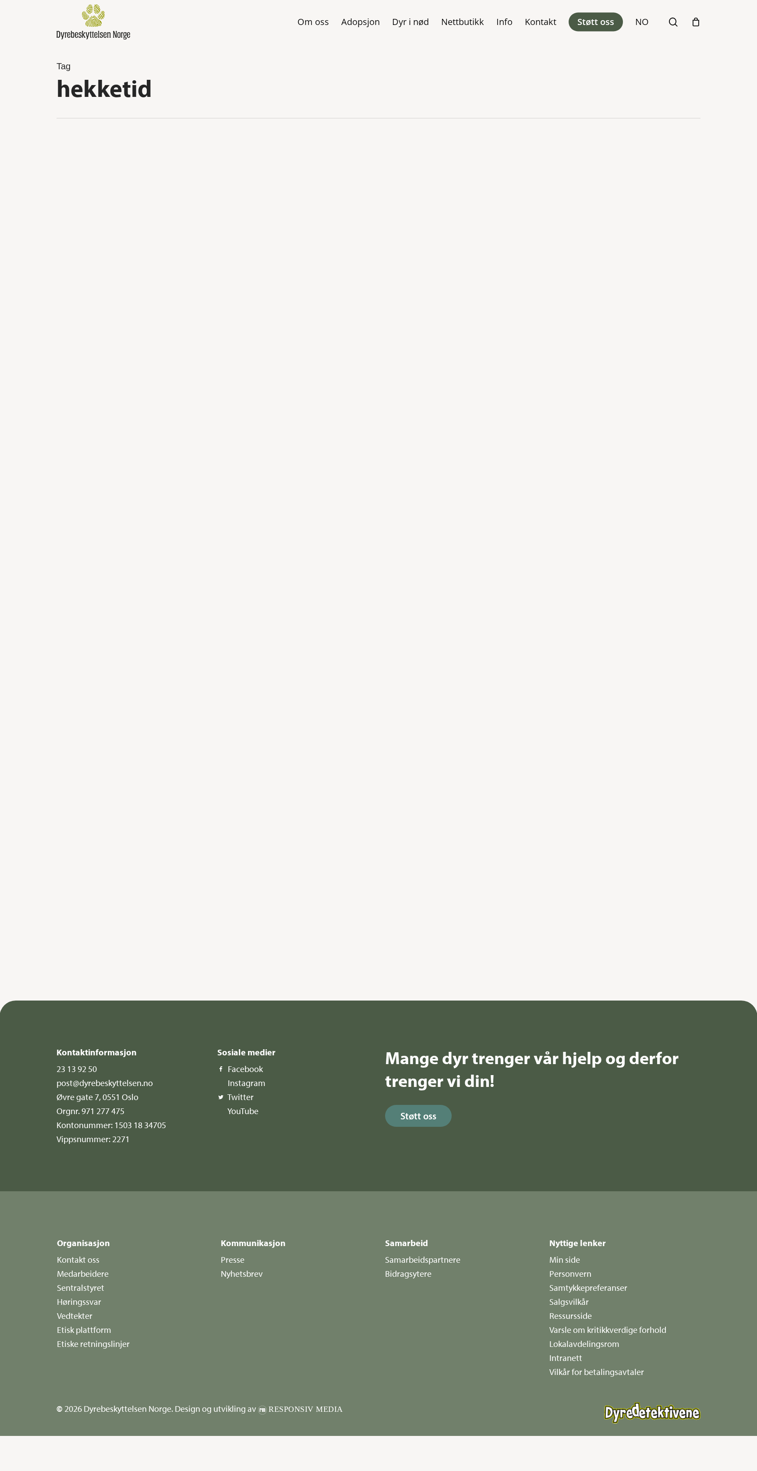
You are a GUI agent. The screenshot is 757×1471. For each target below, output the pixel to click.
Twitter (240, 1096)
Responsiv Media (306, 1409)
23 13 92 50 (77, 1068)
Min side (564, 1259)
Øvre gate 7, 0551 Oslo (97, 1096)
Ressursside (570, 1315)
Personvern (570, 1273)
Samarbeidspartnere (422, 1259)
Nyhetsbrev (242, 1273)
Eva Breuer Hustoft (95, 441)
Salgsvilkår (569, 1301)
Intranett (565, 1357)
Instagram (246, 1082)
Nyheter (88, 150)
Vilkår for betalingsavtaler (596, 1371)
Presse (232, 1259)
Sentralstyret (80, 1287)
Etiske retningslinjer (93, 1343)
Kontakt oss (78, 1259)
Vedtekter (74, 1315)
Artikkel (88, 810)
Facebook (245, 1068)
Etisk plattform (84, 1329)
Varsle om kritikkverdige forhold (607, 1329)
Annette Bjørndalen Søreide (106, 786)
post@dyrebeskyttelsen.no (105, 1082)
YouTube (242, 1110)
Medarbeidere (83, 1273)
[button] (418, 1116)
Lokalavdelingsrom (584, 1343)
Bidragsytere (408, 1273)
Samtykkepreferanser (588, 1287)
